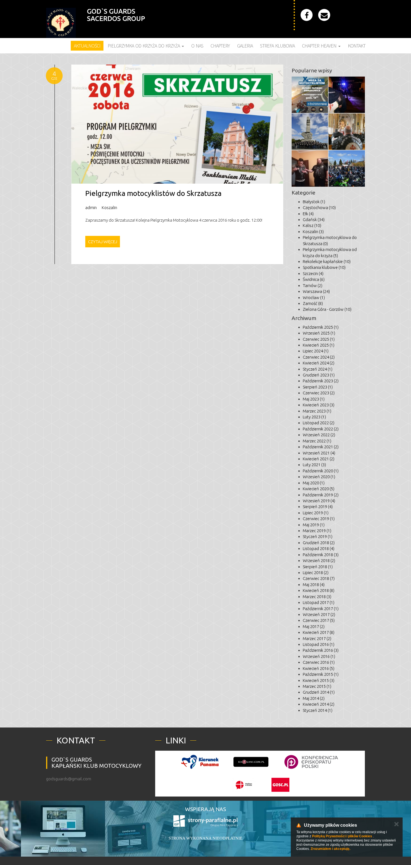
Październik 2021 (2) (321, 446)
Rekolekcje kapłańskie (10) (327, 261)
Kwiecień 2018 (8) (318, 590)
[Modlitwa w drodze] (244, 785)
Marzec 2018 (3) (317, 596)
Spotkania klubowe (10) (324, 267)
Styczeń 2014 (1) (317, 710)
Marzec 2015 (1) (317, 686)
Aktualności (87, 45)
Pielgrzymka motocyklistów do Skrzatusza (153, 193)
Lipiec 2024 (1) (316, 351)
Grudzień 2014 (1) (319, 692)
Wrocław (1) (314, 297)
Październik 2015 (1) (321, 674)
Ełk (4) (308, 213)
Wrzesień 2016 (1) (319, 656)
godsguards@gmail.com (68, 778)
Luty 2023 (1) (314, 416)
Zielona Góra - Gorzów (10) (327, 309)
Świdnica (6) (314, 279)
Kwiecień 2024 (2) (318, 363)
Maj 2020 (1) (314, 482)
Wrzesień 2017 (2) (319, 614)
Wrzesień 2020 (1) (319, 476)
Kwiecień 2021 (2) (318, 458)
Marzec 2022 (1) (317, 441)
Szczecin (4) (313, 273)
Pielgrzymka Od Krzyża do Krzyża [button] (144, 45)
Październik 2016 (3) (321, 650)
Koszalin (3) (313, 231)
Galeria (245, 45)
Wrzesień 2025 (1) (319, 333)
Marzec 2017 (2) (317, 638)
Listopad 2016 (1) (318, 644)
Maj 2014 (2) (314, 698)
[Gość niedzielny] (280, 785)
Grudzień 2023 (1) (319, 375)
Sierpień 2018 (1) (318, 566)
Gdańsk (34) (314, 219)
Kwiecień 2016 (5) (318, 668)
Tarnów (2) (312, 285)
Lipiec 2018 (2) (316, 572)
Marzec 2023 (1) (317, 411)
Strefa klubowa (277, 45)
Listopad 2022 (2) (318, 422)
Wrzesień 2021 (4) (319, 453)
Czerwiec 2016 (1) (319, 662)
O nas (197, 45)
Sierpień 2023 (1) (318, 387)
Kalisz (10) (312, 225)
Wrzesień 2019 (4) (319, 500)
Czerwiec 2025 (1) (319, 339)
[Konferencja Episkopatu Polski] (311, 762)
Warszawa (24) (316, 291)
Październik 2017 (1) (321, 608)
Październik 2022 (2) (321, 428)
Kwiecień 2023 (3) (318, 404)
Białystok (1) (314, 201)
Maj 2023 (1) (314, 399)
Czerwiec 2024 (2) (319, 357)
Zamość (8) (313, 303)
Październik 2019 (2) (321, 494)
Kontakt (356, 45)
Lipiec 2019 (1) (316, 512)
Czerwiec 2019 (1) (319, 518)
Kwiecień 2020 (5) (318, 488)
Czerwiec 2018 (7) (319, 578)
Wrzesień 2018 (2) (319, 560)
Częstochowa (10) (319, 207)
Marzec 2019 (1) (317, 530)
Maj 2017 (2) (314, 626)
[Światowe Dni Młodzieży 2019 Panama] (200, 762)
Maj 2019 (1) (314, 524)
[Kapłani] (250, 762)
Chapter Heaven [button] (320, 45)
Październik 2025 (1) (321, 327)
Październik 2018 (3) (321, 554)
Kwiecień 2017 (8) (318, 632)
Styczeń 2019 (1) (317, 536)
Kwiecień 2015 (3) (318, 680)
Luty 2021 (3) (314, 464)
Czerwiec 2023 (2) (319, 392)
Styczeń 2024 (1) (317, 369)
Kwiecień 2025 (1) (318, 345)
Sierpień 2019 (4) (318, 506)
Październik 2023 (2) (321, 380)
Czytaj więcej (102, 241)
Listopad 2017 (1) (318, 602)
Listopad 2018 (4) (318, 548)
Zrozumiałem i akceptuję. (330, 849)
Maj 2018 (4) (314, 584)
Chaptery (220, 45)
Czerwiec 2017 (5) (319, 620)
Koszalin (109, 207)
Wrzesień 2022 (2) (319, 434)
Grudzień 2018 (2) (319, 542)
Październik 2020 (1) (321, 470)
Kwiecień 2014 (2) (318, 704)
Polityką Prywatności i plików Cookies (342, 836)
